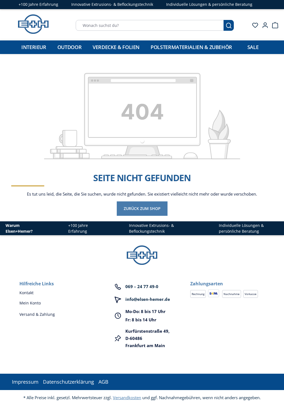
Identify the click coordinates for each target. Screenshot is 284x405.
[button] (227, 278)
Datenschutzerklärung (68, 381)
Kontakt (26, 292)
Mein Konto (30, 303)
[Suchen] (229, 25)
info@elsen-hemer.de (147, 299)
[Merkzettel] (253, 25)
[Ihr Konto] (263, 25)
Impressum (25, 381)
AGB (103, 381)
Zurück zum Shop (142, 208)
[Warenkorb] (273, 25)
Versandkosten (127, 397)
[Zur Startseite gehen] (33, 24)
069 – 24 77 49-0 (141, 286)
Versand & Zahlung (37, 314)
